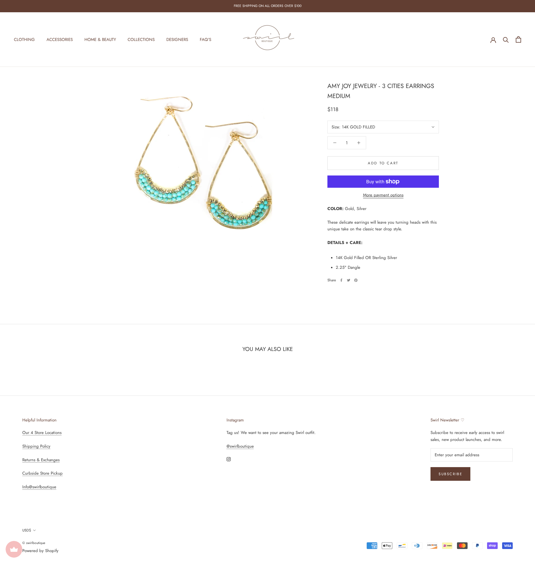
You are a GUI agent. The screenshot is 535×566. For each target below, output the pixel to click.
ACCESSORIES (60, 39)
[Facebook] (341, 280)
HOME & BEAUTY (100, 39)
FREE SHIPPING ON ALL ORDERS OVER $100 (267, 5)
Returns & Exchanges (41, 460)
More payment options (383, 195)
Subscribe (450, 474)
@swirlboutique (240, 446)
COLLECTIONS (141, 39)
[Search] (506, 39)
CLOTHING (24, 39)
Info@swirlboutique (39, 487)
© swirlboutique (33, 542)
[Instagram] (229, 458)
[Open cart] (518, 39)
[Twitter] (348, 280)
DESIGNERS (177, 39)
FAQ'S (205, 39)
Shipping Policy (36, 446)
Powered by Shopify (40, 551)
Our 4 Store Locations (42, 433)
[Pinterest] (356, 280)
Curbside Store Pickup (42, 473)
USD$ (26, 530)
